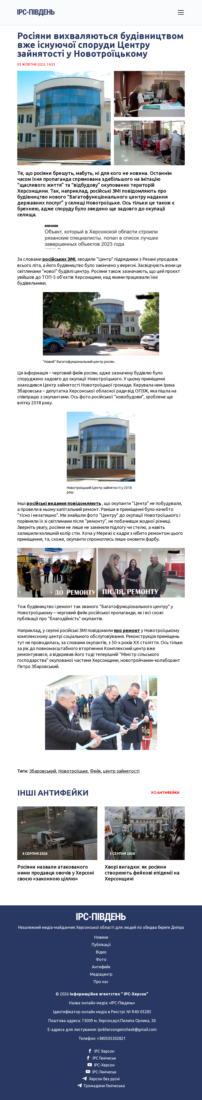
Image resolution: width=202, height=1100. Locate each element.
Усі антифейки (165, 793)
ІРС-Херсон (104, 1065)
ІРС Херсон (103, 1051)
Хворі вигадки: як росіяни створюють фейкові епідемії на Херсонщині (142, 872)
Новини (101, 937)
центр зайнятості (121, 770)
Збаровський (42, 770)
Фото (101, 959)
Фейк (95, 770)
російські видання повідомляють (64, 503)
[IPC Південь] (36, 12)
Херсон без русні (104, 1079)
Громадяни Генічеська (104, 1085)
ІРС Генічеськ (104, 1058)
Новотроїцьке (73, 770)
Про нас (101, 981)
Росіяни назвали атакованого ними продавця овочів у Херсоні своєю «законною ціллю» (55, 872)
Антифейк (101, 967)
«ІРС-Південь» (122, 1003)
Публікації (101, 944)
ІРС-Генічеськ (103, 1072)
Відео (101, 952)
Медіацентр (101, 974)
